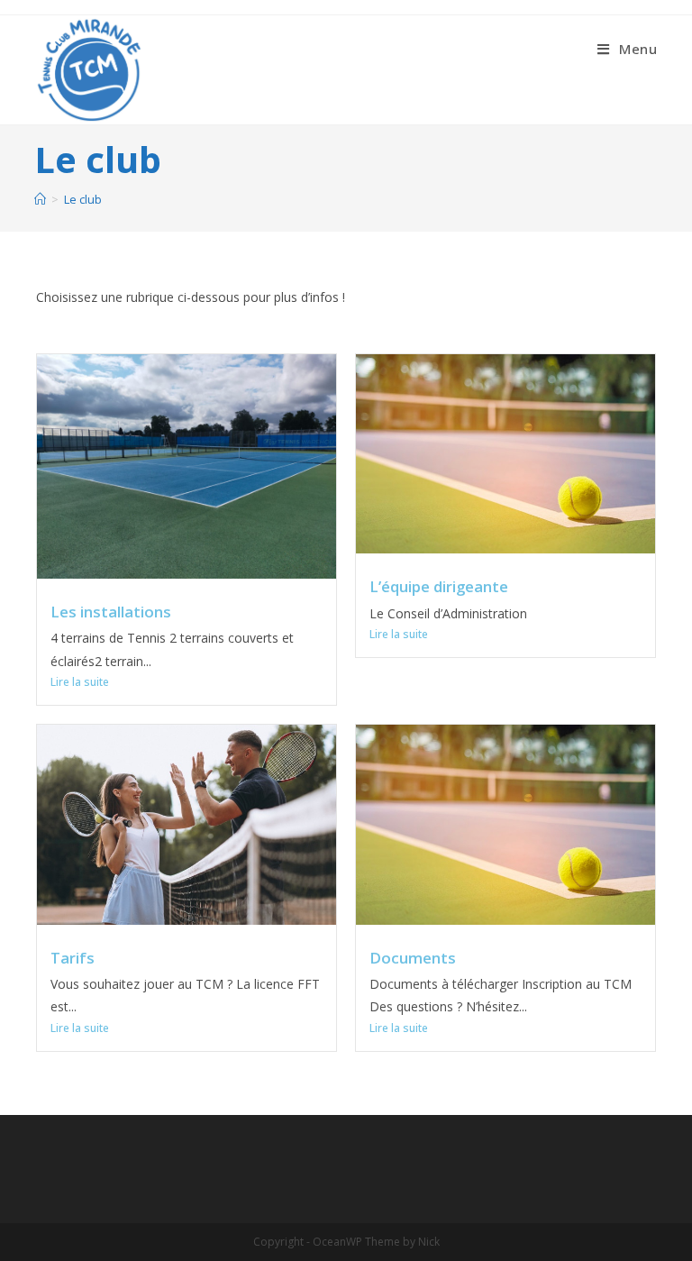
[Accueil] (40, 199)
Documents (412, 957)
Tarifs (72, 957)
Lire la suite (79, 682)
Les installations (110, 611)
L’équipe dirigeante (438, 586)
